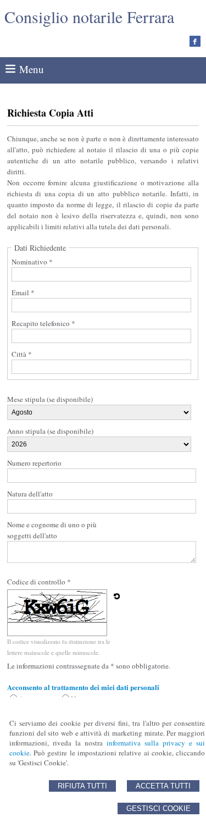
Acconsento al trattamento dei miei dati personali (83, 687)
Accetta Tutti (163, 786)
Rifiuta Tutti (82, 786)
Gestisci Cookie (158, 808)
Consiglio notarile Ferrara (89, 16)
